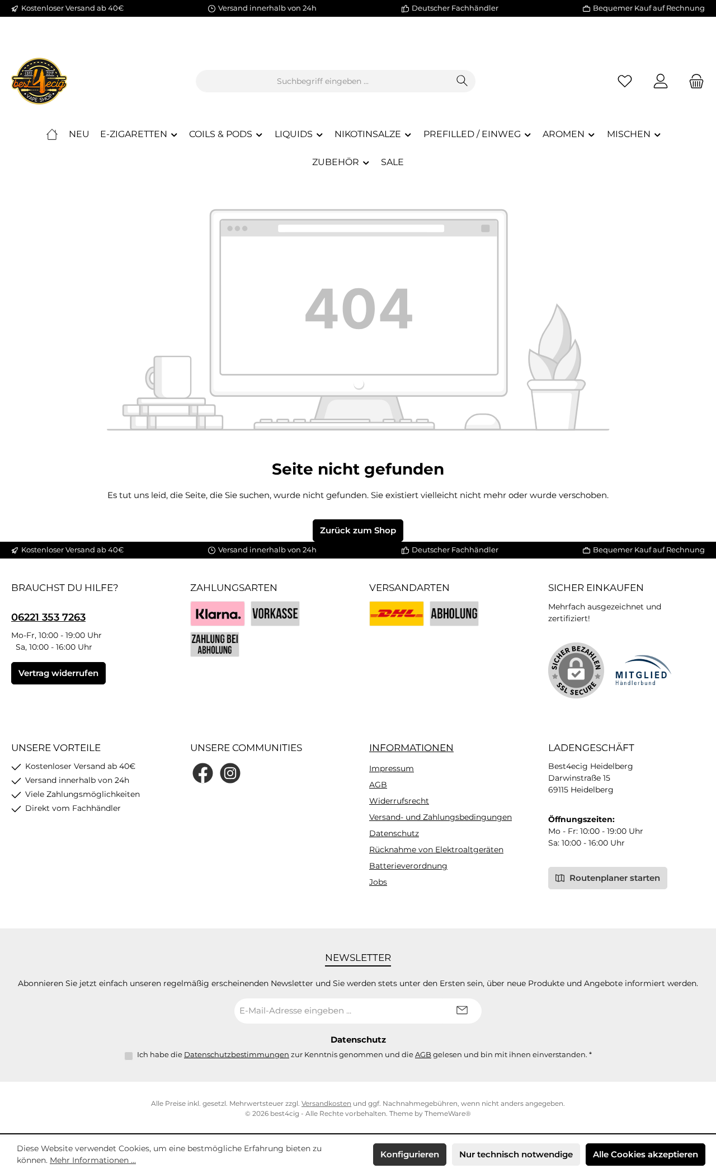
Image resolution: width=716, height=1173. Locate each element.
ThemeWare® (448, 1113)
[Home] (52, 134)
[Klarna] (217, 613)
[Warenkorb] (693, 81)
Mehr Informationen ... (93, 1160)
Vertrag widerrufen (58, 673)
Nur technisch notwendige (516, 1154)
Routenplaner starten (613, 877)
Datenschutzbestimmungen (236, 1054)
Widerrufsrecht (399, 801)
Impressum (391, 768)
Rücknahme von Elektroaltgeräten (436, 849)
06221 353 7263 (48, 617)
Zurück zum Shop (358, 530)
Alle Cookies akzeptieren (645, 1154)
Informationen (411, 747)
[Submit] (462, 1011)
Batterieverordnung (408, 866)
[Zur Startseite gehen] (39, 81)
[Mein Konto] (661, 81)
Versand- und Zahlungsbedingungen (440, 817)
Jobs (378, 882)
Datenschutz (394, 833)
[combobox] (323, 81)
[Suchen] (462, 81)
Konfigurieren (409, 1154)
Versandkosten (326, 1103)
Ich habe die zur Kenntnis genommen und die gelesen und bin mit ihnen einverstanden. (364, 1054)
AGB (378, 785)
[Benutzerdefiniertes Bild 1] (396, 613)
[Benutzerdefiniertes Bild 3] (214, 644)
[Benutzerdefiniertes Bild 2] (454, 613)
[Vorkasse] (275, 613)
